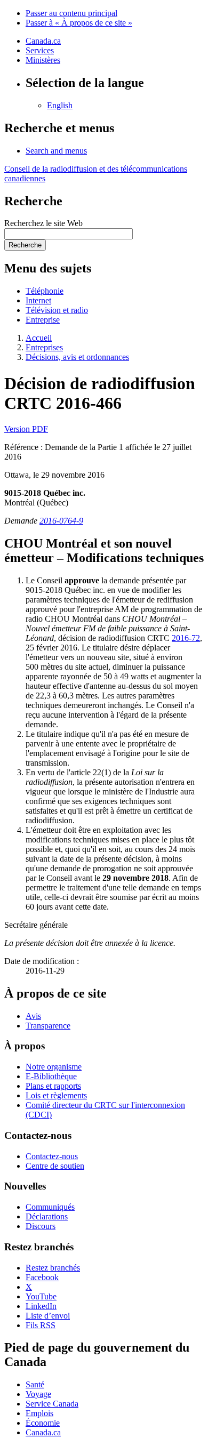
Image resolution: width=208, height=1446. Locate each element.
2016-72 (186, 637)
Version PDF (26, 428)
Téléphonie (44, 290)
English (60, 105)
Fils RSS (40, 1325)
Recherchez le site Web (43, 223)
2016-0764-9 (61, 520)
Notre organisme (54, 1066)
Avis (33, 1016)
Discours (40, 1226)
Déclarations (47, 1216)
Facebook (42, 1277)
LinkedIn (41, 1306)
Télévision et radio (57, 310)
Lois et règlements (56, 1095)
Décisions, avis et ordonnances (77, 357)
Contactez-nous (52, 1156)
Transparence (48, 1025)
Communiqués (50, 1206)
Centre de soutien (55, 1165)
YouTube (41, 1296)
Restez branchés (53, 1267)
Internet (38, 300)
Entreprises (44, 347)
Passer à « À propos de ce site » (79, 22)
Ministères (43, 60)
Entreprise (43, 319)
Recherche (25, 245)
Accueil (39, 337)
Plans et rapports (53, 1085)
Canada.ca (43, 40)
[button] (56, 150)
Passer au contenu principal (71, 13)
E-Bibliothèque (51, 1076)
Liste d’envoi (48, 1315)
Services (40, 50)
